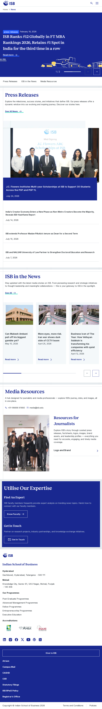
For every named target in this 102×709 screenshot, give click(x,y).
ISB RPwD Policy (10, 690)
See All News (11, 111)
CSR (4, 679)
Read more (8, 55)
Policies (93, 705)
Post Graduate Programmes (15, 599)
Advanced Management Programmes (20, 603)
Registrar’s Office (11, 696)
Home (5, 9)
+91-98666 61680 (16, 407)
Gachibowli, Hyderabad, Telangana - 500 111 (23, 575)
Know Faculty (13, 514)
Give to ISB (51, 653)
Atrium (5, 661)
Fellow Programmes (11, 606)
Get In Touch (18, 539)
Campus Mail (8, 667)
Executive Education (12, 614)
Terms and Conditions (73, 705)
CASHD (6, 673)
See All (8, 293)
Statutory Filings (10, 684)
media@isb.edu (36, 407)
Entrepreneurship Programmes (17, 610)
